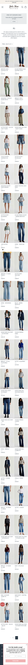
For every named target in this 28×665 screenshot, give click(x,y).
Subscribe (16, 660)
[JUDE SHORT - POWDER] (1, 249)
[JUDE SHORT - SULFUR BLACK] (2, 249)
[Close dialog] (26, 644)
